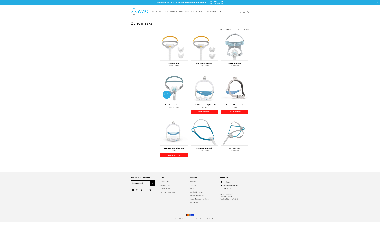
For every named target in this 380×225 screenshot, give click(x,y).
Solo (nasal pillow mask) (204, 63)
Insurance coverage (197, 195)
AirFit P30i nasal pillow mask (174, 148)
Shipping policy (166, 185)
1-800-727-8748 (228, 188)
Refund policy (165, 181)
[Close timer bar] (378, 2)
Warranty (193, 185)
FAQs (192, 188)
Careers (193, 181)
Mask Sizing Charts (196, 192)
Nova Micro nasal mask (204, 148)
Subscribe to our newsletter (199, 199)
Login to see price (204, 112)
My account (194, 202)
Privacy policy (165, 188)
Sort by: (222, 29)
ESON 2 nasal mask (234, 63)
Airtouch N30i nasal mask (234, 105)
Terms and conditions (168, 192)
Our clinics (226, 182)
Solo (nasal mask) (174, 63)
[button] (163, 11)
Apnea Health (173, 219)
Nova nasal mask (234, 148)
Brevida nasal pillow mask (174, 105)
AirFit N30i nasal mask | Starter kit (204, 105)
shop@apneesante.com (230, 185)
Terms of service (200, 218)
